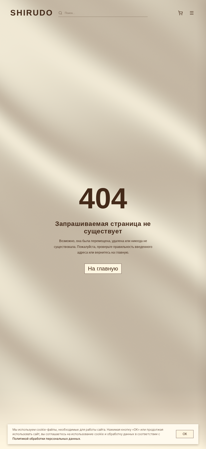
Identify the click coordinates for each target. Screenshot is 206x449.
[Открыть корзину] (180, 13)
